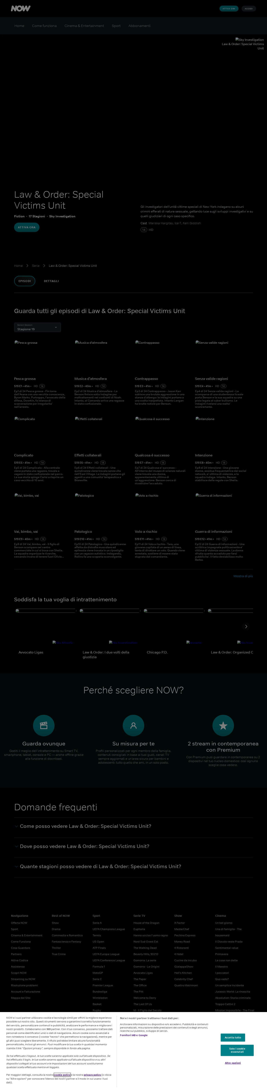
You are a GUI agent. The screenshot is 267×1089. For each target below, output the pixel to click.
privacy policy (92, 1075)
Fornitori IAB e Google (134, 1035)
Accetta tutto (233, 1037)
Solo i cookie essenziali (237, 1050)
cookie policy (62, 1075)
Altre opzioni (233, 1063)
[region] (133, 1050)
